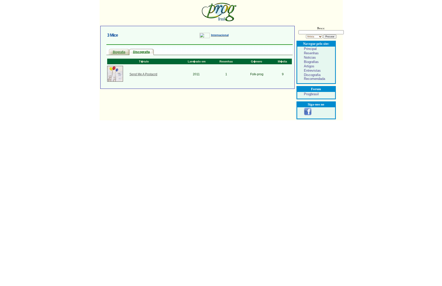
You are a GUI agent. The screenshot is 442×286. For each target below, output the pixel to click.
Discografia (141, 52)
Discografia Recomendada (314, 77)
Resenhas (311, 53)
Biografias (311, 62)
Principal (310, 49)
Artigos (309, 66)
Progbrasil (311, 94)
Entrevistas (312, 70)
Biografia (119, 52)
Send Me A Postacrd (143, 74)
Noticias (310, 57)
